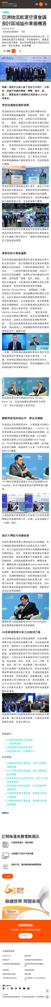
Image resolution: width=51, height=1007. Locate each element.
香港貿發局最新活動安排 (20, 747)
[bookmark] (47, 996)
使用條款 (6, 970)
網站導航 (28, 974)
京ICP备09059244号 (10, 978)
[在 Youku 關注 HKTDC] (28, 988)
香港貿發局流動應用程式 (33, 960)
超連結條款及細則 (9, 974)
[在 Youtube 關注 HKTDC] (24, 988)
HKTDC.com (7, 956)
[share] (47, 990)
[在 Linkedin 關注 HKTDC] (12, 988)
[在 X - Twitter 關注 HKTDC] (8, 988)
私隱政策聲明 (29, 970)
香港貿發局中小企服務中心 (21, 751)
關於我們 (28, 956)
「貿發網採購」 (15, 743)
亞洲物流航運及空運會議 (20, 740)
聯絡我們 (6, 960)
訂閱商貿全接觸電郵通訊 (11, 964)
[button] (46, 4)
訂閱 (9, 876)
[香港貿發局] (26, 952)
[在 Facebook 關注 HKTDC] (4, 988)
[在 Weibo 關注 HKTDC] (16, 988)
